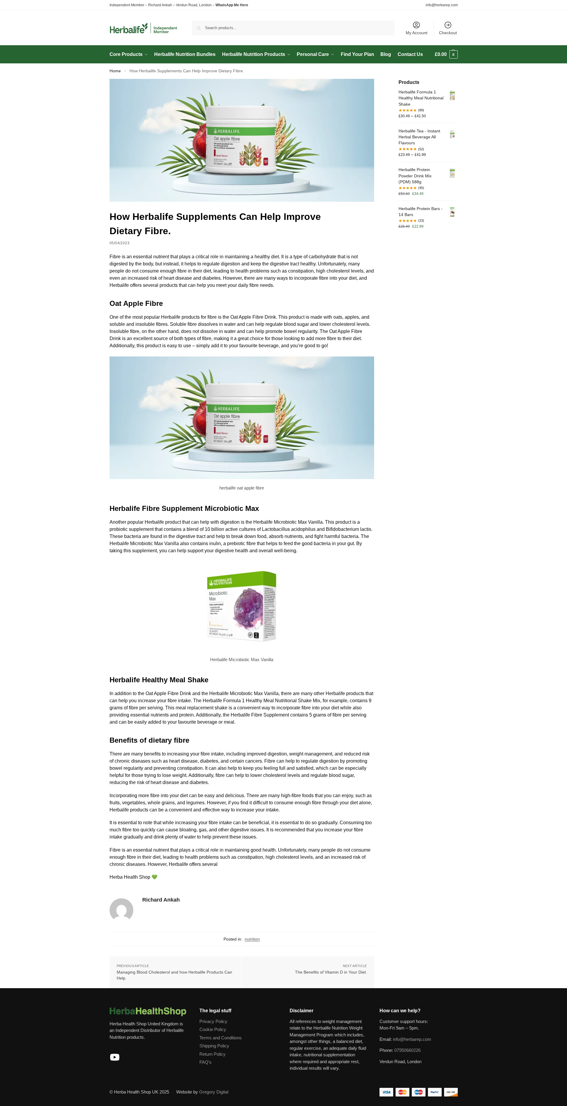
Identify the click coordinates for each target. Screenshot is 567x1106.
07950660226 (407, 1050)
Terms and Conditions (220, 1037)
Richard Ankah (161, 900)
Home (115, 71)
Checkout (448, 32)
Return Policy (212, 1054)
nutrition (252, 939)
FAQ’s (205, 1062)
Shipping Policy (214, 1045)
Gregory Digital (213, 1091)
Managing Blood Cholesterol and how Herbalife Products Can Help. (174, 975)
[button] (446, 54)
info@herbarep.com (442, 5)
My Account (416, 32)
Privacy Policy (213, 1021)
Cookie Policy (212, 1029)
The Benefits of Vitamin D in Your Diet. (331, 972)
